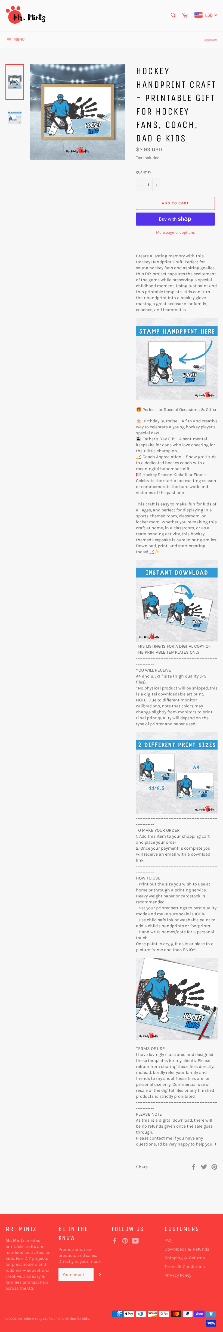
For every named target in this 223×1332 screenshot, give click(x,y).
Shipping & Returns (185, 1257)
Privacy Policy (178, 1275)
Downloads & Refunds (187, 1249)
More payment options (175, 232)
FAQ (168, 1240)
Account (211, 40)
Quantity (143, 172)
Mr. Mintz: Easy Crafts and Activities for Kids (53, 1319)
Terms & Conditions (185, 1266)
